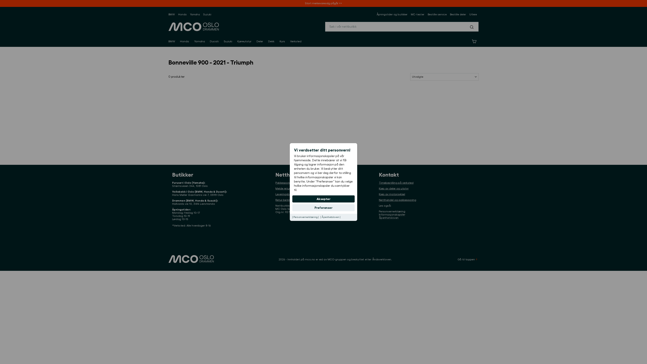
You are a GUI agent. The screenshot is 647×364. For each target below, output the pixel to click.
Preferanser (323, 207)
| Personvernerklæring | (305, 217)
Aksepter (324, 199)
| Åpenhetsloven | (330, 217)
